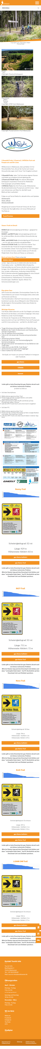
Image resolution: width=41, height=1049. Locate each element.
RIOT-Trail (20, 588)
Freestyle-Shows (23, 273)
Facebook (8, 1018)
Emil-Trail (20, 770)
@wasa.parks (6, 198)
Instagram (8, 1020)
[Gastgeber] (38, 940)
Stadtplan (9, 1030)
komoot (20, 373)
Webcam (8, 1015)
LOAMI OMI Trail (20, 861)
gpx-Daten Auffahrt (20, 557)
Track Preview (8, 216)
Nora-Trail (20, 681)
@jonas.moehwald (7, 202)
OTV (6, 1024)
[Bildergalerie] (38, 927)
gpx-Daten (20, 362)
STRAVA (20, 368)
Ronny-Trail (20, 489)
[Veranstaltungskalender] (38, 934)
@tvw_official (6, 200)
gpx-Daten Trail (20, 563)
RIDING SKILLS (8, 260)
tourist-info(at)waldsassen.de (17, 974)
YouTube (7, 1022)
